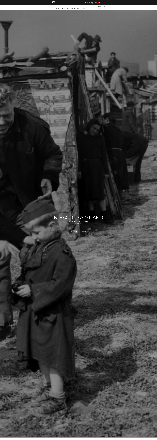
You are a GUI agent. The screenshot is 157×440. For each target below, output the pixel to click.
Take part (79, 8)
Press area (83, 8)
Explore (75, 8)
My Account (99, 6)
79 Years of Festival (63, 8)
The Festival (57, 8)
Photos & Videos (70, 8)
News (53, 8)
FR (103, 6)
